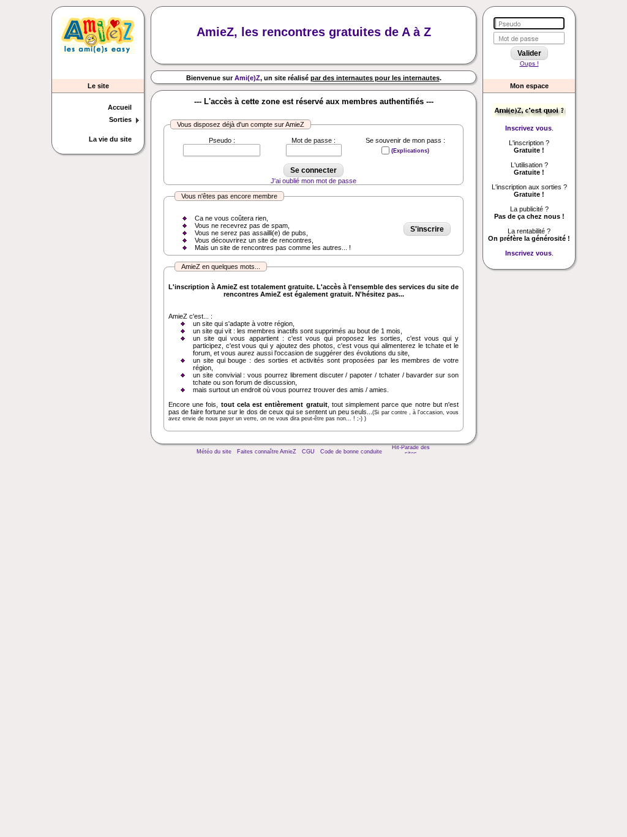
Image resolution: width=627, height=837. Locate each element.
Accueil (120, 107)
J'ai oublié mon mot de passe (313, 180)
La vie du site (110, 139)
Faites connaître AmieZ (266, 452)
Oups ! (529, 63)
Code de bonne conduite (351, 452)
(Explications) (410, 151)
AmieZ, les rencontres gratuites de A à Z (314, 32)
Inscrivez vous (528, 128)
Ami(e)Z (247, 77)
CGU (308, 452)
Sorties (120, 119)
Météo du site (214, 452)
